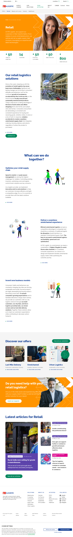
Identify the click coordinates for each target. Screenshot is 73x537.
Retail (50, 497)
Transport (29, 500)
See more (9, 132)
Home (6, 19)
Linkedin (63, 495)
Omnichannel (30, 498)
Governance (41, 498)
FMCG (50, 495)
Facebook (63, 498)
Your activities (13, 19)
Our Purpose (41, 497)
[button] (65, 354)
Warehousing (30, 495)
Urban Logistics (31, 506)
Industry (51, 500)
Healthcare (51, 502)
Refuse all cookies (50, 529)
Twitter (63, 497)
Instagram (63, 502)
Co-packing (30, 497)
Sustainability (41, 500)
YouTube (63, 500)
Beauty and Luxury (53, 498)
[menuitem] (20, 6)
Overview (40, 495)
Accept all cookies (65, 529)
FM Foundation (41, 502)
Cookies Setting (57, 532)
